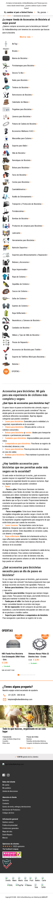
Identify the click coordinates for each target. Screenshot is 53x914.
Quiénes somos (8, 822)
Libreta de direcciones (10, 791)
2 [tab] (20, 675)
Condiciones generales (10, 828)
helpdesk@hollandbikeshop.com (20, 699)
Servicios (5, 800)
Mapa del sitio (7, 832)
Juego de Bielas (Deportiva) (11, 739)
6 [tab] (25, 675)
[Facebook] (3, 775)
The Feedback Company (10, 849)
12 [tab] (34, 675)
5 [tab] (24, 675)
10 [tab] (31, 675)
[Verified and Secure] (7, 864)
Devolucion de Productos (11, 810)
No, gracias (41, 12)
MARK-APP (45, 897)
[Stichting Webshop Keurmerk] (11, 855)
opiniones (19, 846)
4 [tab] (23, 675)
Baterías (29, 739)
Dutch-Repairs (7, 835)
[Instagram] (8, 775)
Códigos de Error (8, 813)
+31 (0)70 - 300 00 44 (16, 695)
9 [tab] (30, 675)
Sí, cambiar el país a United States (18, 12)
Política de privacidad (9, 825)
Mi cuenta (5, 785)
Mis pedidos (6, 788)
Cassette (5, 741)
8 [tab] (28, 675)
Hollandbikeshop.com (27, 897)
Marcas (5, 838)
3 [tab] (21, 675)
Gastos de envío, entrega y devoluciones (16, 807)
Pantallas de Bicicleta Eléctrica (36, 741)
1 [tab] (18, 675)
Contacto (5, 803)
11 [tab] (33, 675)
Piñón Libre (6, 743)
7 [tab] (27, 675)
